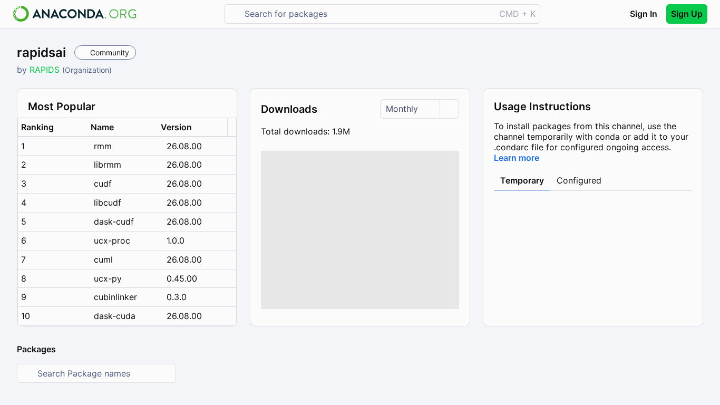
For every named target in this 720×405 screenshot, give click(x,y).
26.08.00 (184, 146)
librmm (107, 164)
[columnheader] (52, 127)
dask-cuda (114, 316)
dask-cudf (114, 221)
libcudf (107, 202)
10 (25, 316)
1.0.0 (175, 240)
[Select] (449, 109)
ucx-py (108, 278)
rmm (103, 146)
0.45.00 (182, 278)
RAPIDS (46, 69)
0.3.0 (177, 297)
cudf (103, 183)
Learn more (516, 157)
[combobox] (367, 14)
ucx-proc (112, 240)
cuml (103, 259)
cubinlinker (115, 297)
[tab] (522, 180)
